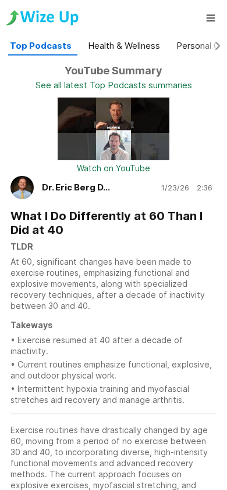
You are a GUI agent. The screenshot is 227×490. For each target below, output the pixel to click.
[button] (210, 18)
